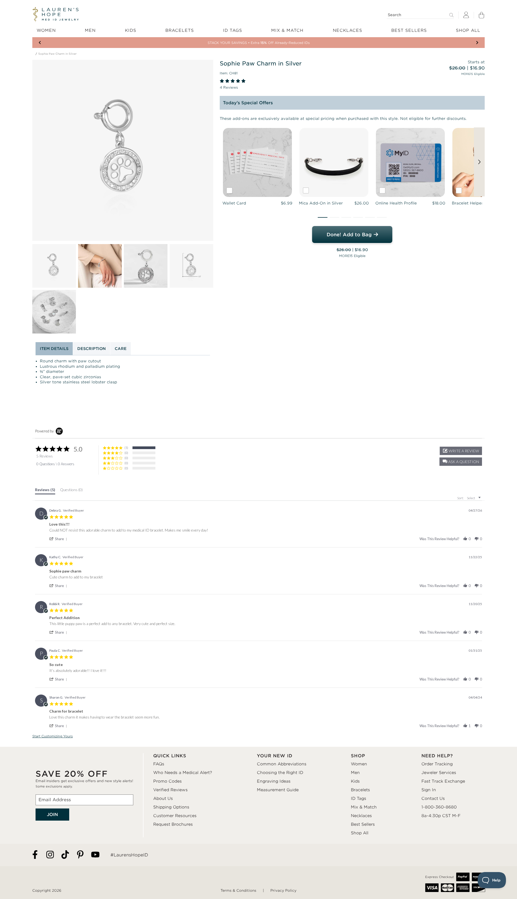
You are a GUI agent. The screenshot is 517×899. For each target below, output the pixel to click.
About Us (163, 798)
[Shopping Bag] (481, 15)
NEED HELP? (437, 755)
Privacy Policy (283, 890)
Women (359, 764)
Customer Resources (175, 815)
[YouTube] (95, 855)
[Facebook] (35, 855)
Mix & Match (364, 807)
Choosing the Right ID (280, 772)
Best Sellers (363, 824)
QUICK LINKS (169, 755)
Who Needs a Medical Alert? (182, 772)
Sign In (428, 789)
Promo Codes (167, 781)
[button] (322, 217)
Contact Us (433, 798)
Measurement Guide (278, 789)
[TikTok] (65, 855)
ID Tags (358, 798)
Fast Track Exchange (443, 781)
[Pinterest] (80, 855)
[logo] (55, 14)
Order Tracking (437, 764)
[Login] (466, 15)
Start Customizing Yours (52, 736)
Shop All (359, 833)
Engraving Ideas (274, 781)
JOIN (52, 814)
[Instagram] (50, 855)
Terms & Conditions (238, 890)
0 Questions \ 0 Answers (55, 464)
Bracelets (360, 789)
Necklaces (361, 815)
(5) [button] (126, 447)
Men (355, 772)
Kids (355, 781)
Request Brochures (173, 824)
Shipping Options (171, 807)
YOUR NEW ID (274, 755)
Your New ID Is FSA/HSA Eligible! (259, 43)
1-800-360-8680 (439, 807)
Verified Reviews (170, 789)
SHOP (358, 755)
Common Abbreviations (281, 764)
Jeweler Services (438, 772)
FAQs (158, 764)
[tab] (45, 490)
